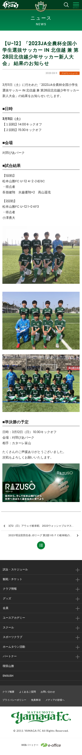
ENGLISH (8, 676)
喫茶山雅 (8, 666)
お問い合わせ (48, 691)
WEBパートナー (29, 745)
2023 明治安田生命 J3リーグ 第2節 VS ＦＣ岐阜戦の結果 (41, 535)
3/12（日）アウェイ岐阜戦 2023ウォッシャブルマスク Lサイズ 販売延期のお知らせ (44, 526)
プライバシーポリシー (14, 700)
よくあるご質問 (27, 691)
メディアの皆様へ (54, 700)
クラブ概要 (8, 691)
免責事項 (36, 700)
